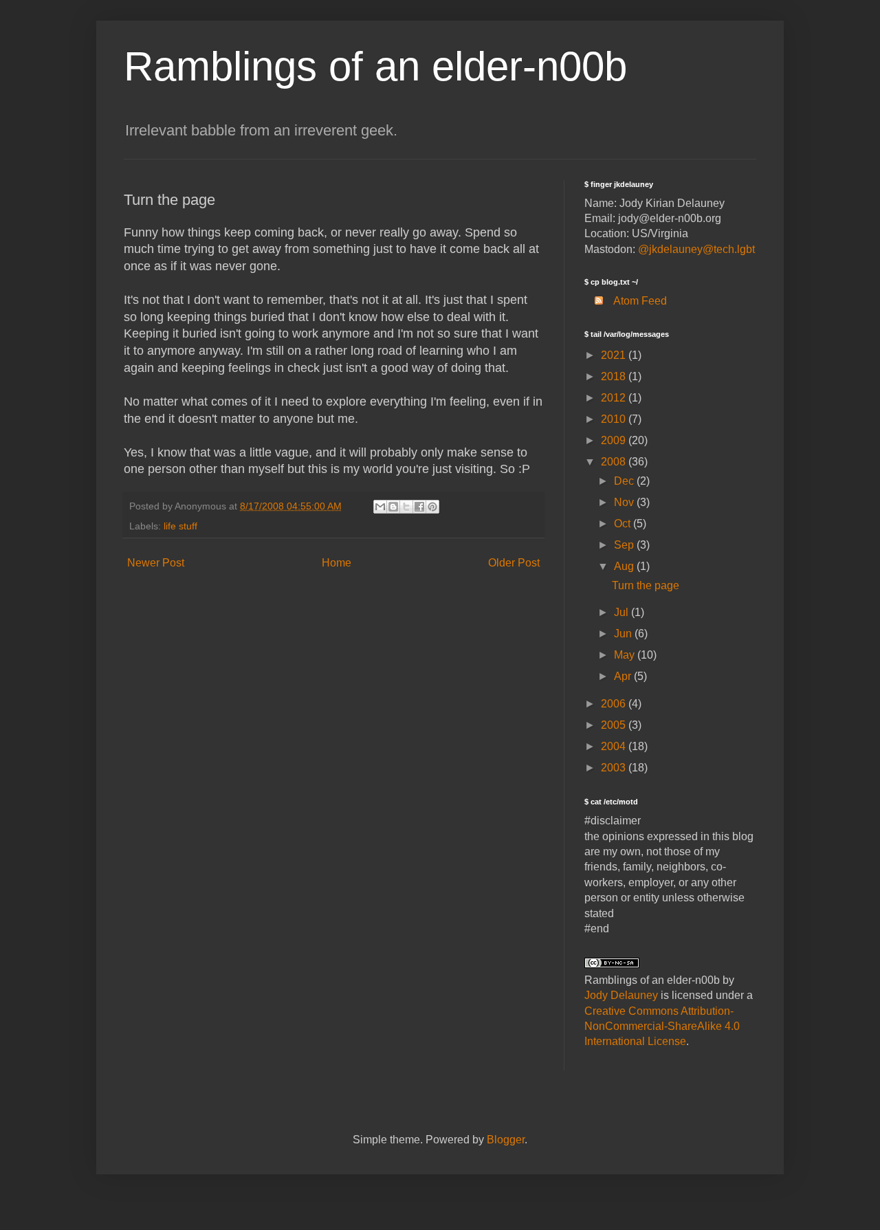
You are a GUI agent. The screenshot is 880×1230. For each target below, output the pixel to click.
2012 (614, 398)
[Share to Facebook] (419, 507)
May (625, 655)
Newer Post (155, 563)
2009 (614, 440)
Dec (625, 481)
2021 (614, 355)
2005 (614, 725)
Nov (625, 502)
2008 (614, 462)
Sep (625, 545)
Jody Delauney (621, 995)
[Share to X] (406, 507)
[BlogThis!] (393, 507)
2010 (614, 419)
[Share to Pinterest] (432, 507)
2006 (614, 704)
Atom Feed (640, 301)
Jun (624, 633)
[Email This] (380, 507)
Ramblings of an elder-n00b (375, 66)
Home (336, 563)
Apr (624, 676)
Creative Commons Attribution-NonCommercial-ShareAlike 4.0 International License (662, 1026)
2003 (614, 767)
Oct (623, 523)
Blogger (506, 1139)
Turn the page (645, 585)
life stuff (180, 525)
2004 (614, 746)
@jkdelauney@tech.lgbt (696, 249)
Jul (622, 612)
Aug (625, 566)
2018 (614, 376)
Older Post (514, 563)
